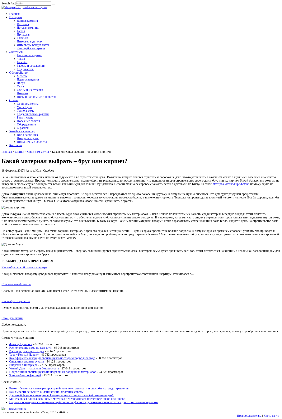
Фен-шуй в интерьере (31, 48)
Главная (14, 13)
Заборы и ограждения (31, 65)
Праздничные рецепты (32, 141)
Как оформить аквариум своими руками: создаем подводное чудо (52, 358)
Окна (20, 86)
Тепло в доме (25, 110)
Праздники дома (28, 138)
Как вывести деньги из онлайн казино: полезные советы (46, 391)
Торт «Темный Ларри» (24, 354)
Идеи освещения (28, 79)
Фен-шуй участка (20, 344)
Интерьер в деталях (29, 41)
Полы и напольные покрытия (36, 96)
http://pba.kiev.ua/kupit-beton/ (231, 184)
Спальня (22, 38)
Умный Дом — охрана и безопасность (34, 368)
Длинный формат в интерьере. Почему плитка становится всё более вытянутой (61, 395)
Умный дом (24, 107)
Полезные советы (28, 121)
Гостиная (23, 24)
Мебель (22, 76)
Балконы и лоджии (29, 55)
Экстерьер (16, 51)
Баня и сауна (25, 117)
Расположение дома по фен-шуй (30, 347)
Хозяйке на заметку (22, 131)
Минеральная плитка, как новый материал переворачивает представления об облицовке (67, 398)
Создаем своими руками (33, 114)
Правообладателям (249, 415)
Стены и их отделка (30, 89)
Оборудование (26, 124)
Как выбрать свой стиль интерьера (24, 267)
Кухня (21, 31)
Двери (21, 83)
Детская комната (28, 27)
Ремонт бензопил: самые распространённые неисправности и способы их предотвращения (69, 388)
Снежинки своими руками (26, 361)
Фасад (21, 58)
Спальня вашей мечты (16, 284)
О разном (23, 127)
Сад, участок (25, 69)
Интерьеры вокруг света (33, 44)
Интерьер (15, 17)
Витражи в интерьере (23, 365)
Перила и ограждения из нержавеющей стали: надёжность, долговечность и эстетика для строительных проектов (83, 402)
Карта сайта (271, 415)
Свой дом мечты (28, 103)
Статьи (13, 100)
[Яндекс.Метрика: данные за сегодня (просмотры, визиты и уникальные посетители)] (14, 409)
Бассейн (22, 62)
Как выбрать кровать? (16, 301)
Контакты (15, 145)
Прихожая (23, 34)
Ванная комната (27, 20)
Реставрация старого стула (26, 351)
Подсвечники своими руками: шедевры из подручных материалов (52, 371)
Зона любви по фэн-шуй (25, 375)
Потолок (22, 93)
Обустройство (18, 72)
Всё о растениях (27, 134)
